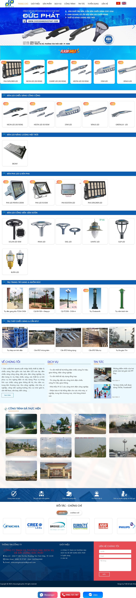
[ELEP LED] (121, 229)
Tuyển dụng (93, 4)
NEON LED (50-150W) (11, 81)
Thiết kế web (128, 584)
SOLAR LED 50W (15, 242)
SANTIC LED (95, 242)
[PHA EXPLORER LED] (95, 190)
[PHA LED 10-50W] (41, 190)
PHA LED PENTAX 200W (15, 203)
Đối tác (62, 513)
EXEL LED (68, 242)
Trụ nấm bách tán (121, 311)
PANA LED (41, 242)
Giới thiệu (35, 4)
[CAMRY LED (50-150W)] (36, 69)
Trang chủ (23, 4)
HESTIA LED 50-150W (57, 81)
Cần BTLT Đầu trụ (95, 350)
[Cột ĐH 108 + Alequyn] (41, 298)
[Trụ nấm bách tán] (121, 298)
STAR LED (80, 81)
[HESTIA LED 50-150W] (59, 69)
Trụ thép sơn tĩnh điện (15, 350)
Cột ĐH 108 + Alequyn (42, 311)
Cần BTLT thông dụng (68, 350)
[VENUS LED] (106, 69)
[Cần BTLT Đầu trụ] (95, 337)
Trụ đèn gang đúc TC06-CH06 (15, 311)
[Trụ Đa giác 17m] (121, 337)
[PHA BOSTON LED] (68, 190)
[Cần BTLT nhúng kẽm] (41, 337)
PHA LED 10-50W (41, 203)
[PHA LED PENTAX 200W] (15, 190)
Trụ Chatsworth (95, 311)
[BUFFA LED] (15, 259)
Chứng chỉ (74, 513)
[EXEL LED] (68, 229)
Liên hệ (105, 4)
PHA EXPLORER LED (95, 203)
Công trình (69, 4)
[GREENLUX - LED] (121, 111)
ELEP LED (121, 242)
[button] (133, 26)
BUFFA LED (15, 272)
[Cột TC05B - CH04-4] (68, 298)
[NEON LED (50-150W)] (12, 69)
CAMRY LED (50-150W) (34, 81)
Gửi (104, 574)
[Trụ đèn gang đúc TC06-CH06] (15, 298)
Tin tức (81, 4)
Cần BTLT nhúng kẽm (41, 350)
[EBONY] (15, 150)
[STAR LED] (82, 69)
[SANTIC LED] (95, 229)
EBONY (15, 164)
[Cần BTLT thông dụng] (68, 337)
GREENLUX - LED (128, 81)
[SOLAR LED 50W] (15, 229)
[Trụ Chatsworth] (95, 298)
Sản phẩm (47, 4)
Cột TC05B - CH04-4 (68, 311)
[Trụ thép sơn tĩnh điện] (15, 337)
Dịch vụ (58, 4)
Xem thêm (7, 395)
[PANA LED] (41, 229)
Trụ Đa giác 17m (121, 350)
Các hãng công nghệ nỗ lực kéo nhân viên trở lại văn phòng (122, 370)
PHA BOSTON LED (68, 203)
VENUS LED (104, 81)
